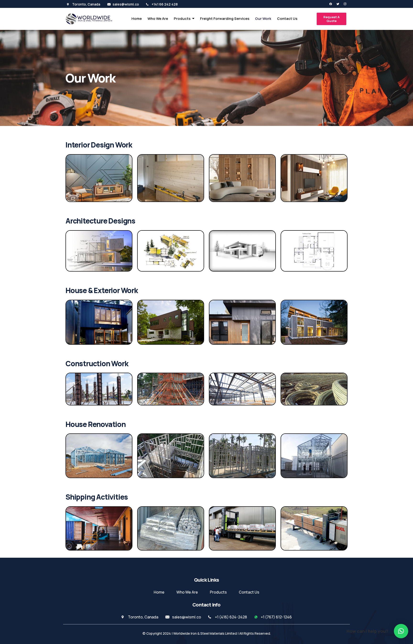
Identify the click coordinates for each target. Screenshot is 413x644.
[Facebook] (329, 4)
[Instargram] (343, 4)
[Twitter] (336, 4)
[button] (401, 631)
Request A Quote (331, 19)
